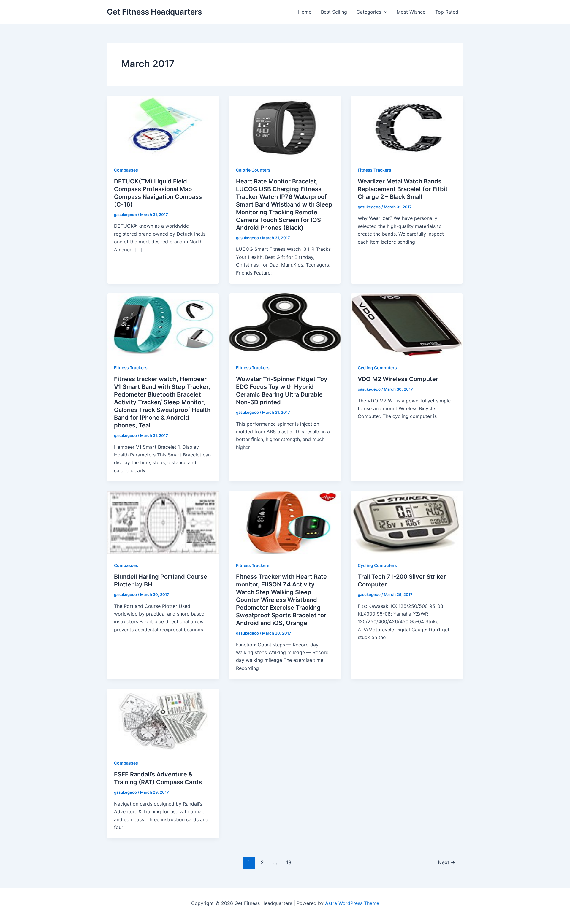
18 (289, 862)
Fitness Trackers (374, 169)
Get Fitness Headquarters (154, 11)
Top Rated (446, 12)
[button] (384, 12)
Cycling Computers (377, 367)
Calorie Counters (253, 169)
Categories (369, 12)
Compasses (126, 169)
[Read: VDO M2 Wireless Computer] (407, 324)
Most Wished (411, 12)
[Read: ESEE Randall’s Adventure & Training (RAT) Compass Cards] (163, 720)
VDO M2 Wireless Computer (398, 379)
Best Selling (334, 12)
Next (446, 862)
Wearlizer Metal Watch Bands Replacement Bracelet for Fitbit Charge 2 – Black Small (403, 189)
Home (304, 12)
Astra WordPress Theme (352, 903)
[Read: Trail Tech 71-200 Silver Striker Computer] (407, 522)
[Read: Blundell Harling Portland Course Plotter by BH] (163, 522)
